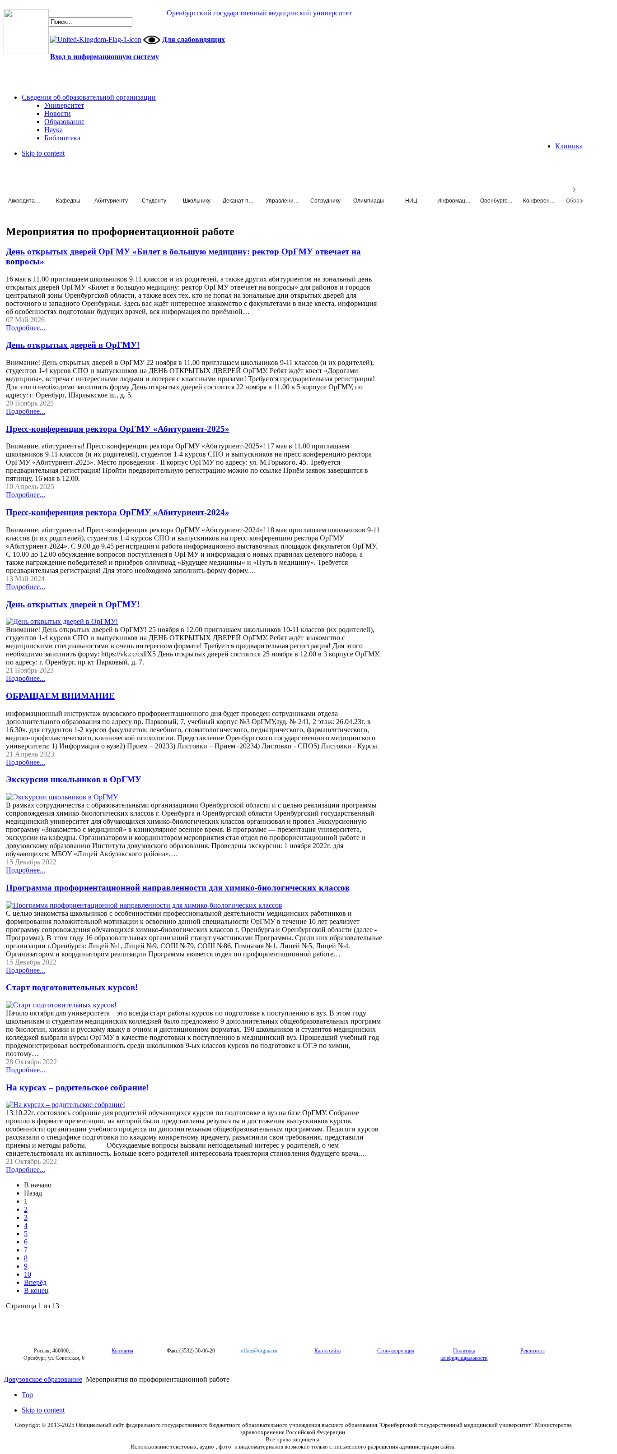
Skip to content (43, 153)
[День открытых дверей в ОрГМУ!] (62, 621)
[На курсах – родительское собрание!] (65, 1104)
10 (27, 1274)
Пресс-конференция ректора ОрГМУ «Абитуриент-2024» (117, 512)
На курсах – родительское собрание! (77, 1087)
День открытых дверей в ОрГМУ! (73, 345)
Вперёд (35, 1282)
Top (27, 1395)
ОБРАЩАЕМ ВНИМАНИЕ (60, 696)
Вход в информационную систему (104, 56)
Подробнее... (25, 328)
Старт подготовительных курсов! (72, 987)
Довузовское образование (43, 1379)
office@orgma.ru (259, 1351)
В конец (36, 1290)
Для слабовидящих (193, 39)
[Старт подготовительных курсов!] (61, 1005)
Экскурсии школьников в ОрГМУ (73, 779)
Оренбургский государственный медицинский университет (259, 13)
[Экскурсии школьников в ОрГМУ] (62, 797)
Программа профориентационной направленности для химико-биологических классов (178, 887)
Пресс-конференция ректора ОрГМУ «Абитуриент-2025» (117, 429)
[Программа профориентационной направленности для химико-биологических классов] (144, 905)
